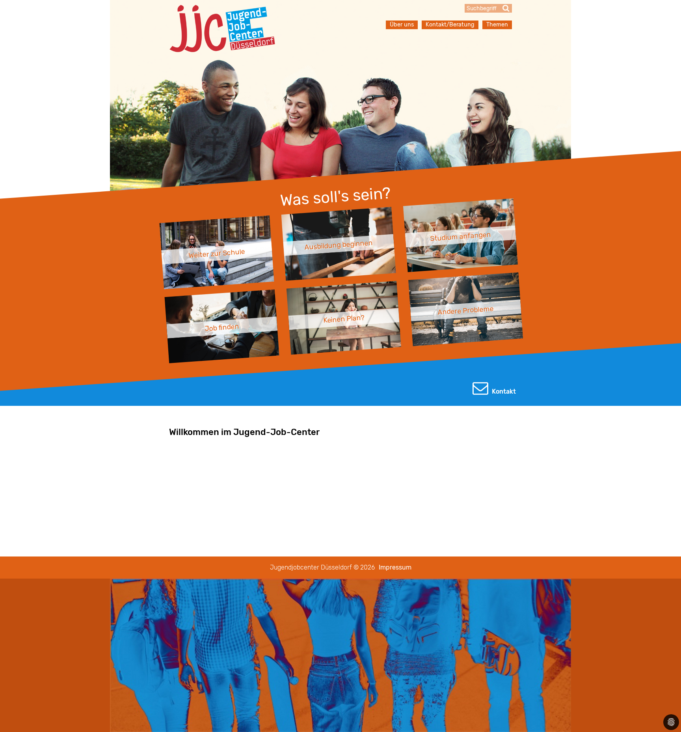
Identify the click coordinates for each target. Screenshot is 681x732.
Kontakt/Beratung (450, 24)
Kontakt (503, 391)
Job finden (222, 327)
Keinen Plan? (344, 319)
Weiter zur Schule (217, 254)
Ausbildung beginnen (338, 245)
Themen (497, 24)
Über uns (402, 24)
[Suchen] (506, 8)
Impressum (395, 567)
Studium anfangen (460, 236)
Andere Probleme (465, 310)
